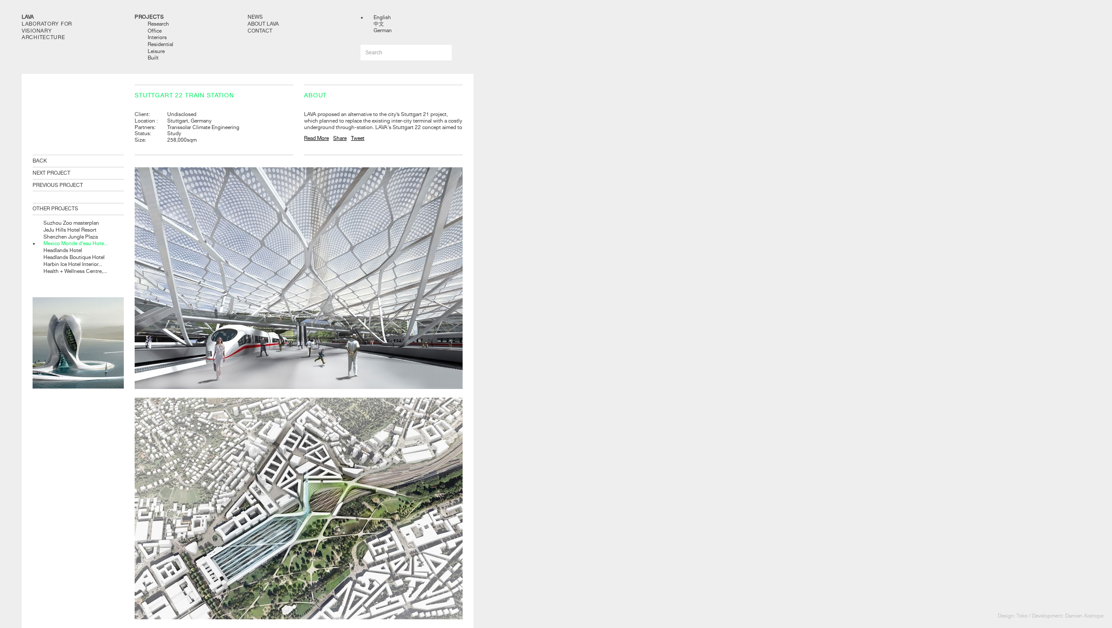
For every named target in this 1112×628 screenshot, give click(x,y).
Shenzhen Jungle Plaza (70, 237)
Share (340, 138)
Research (158, 24)
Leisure (156, 51)
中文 (379, 24)
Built (153, 58)
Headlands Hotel (62, 250)
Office (155, 31)
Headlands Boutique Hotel (74, 257)
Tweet (357, 138)
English (382, 17)
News (255, 17)
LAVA (28, 17)
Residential (160, 44)
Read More (316, 138)
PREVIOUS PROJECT (58, 185)
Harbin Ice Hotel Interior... (72, 264)
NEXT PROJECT (51, 173)
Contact (260, 31)
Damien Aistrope (1084, 616)
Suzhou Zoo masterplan (71, 223)
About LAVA (263, 24)
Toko (1022, 616)
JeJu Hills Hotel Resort (69, 230)
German (383, 30)
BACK (40, 161)
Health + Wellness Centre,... (75, 271)
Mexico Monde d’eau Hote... (75, 243)
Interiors (157, 37)
